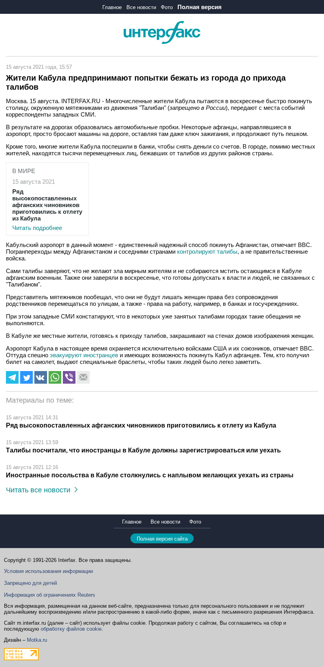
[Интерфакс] (162, 42)
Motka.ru (37, 640)
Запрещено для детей (30, 583)
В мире (23, 171)
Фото (167, 7)
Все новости (141, 7)
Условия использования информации (48, 571)
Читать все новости (40, 490)
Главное (112, 7)
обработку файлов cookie (71, 629)
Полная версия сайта (162, 539)
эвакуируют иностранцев (85, 355)
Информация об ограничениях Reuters (49, 595)
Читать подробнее (47, 209)
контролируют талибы (207, 251)
